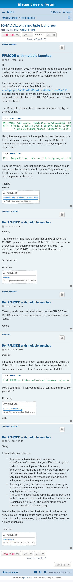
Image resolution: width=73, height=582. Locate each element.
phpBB (26, 578)
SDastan (6, 334)
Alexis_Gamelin (9, 44)
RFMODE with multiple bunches (28, 25)
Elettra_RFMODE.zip (12, 409)
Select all (16, 118)
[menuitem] (10, 12)
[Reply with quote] (62, 47)
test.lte (6, 278)
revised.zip (8, 539)
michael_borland (27, 30)
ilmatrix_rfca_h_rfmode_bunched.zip (20, 198)
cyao (16, 30)
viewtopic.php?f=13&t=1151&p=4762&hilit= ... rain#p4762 (34, 90)
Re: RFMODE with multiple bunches (26, 222)
